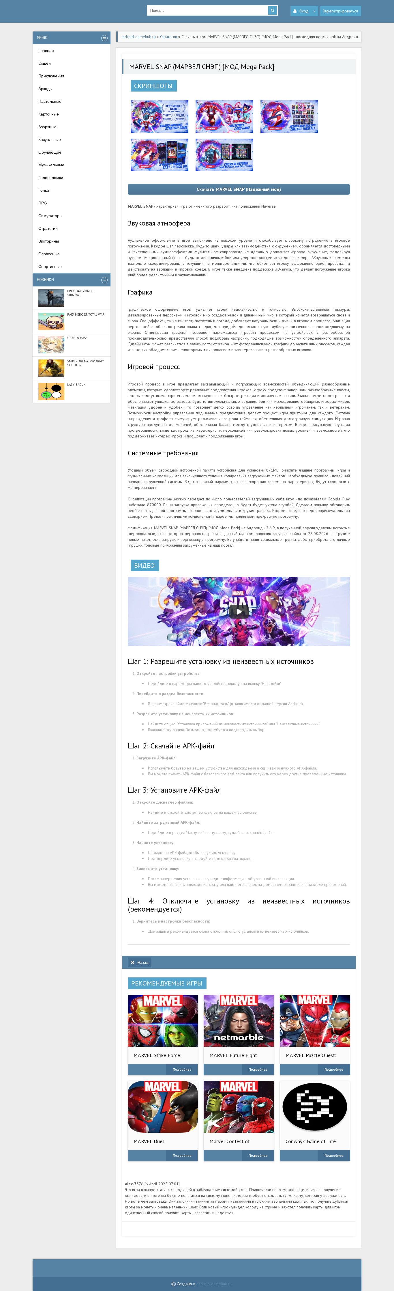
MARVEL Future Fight (233, 1055)
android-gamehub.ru (214, 1283)
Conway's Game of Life (311, 1141)
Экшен (44, 63)
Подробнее (182, 1069)
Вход (304, 11)
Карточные (48, 114)
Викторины (48, 241)
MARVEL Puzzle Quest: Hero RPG (311, 1058)
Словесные (49, 254)
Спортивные (50, 266)
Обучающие (49, 152)
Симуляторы (50, 215)
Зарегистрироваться (340, 11)
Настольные (49, 101)
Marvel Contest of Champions (229, 1144)
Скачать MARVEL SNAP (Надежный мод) (239, 189)
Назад (142, 962)
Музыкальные (51, 165)
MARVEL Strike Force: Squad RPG (157, 1058)
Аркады (45, 88)
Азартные (47, 126)
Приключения (51, 76)
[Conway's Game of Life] (315, 1107)
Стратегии (48, 228)
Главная (46, 50)
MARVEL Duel (149, 1141)
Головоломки (50, 177)
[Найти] (272, 10)
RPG (42, 203)
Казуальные (49, 139)
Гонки (43, 190)
